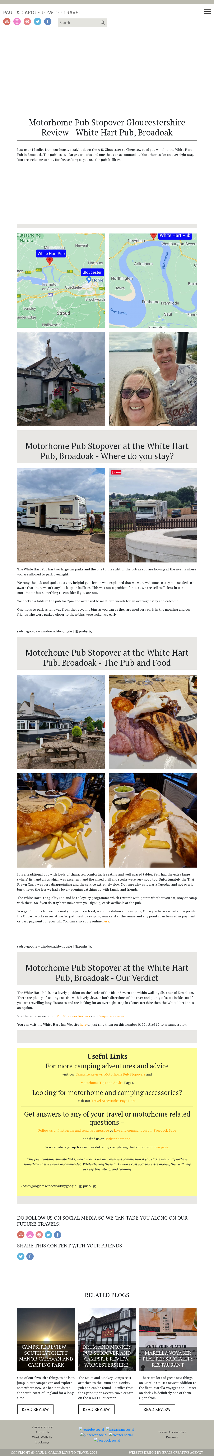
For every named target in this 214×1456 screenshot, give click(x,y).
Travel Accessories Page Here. (113, 1100)
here (105, 921)
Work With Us (42, 1437)
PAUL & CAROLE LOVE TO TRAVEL (42, 12)
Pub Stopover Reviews (73, 1016)
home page (160, 1147)
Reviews (172, 1437)
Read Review (35, 1409)
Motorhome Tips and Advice (101, 1082)
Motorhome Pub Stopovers (124, 1074)
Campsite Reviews (110, 1016)
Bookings (42, 1442)
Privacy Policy (42, 1427)
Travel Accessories (172, 1432)
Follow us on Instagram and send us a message (73, 1130)
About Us (42, 1432)
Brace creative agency (182, 1452)
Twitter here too (117, 1138)
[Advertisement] (107, 194)
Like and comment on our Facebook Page (145, 1130)
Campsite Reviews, (89, 1074)
